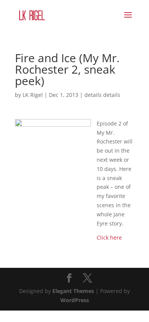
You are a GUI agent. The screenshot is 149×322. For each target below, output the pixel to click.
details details (102, 94)
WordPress (74, 300)
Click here (109, 237)
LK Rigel (33, 94)
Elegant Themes (73, 291)
